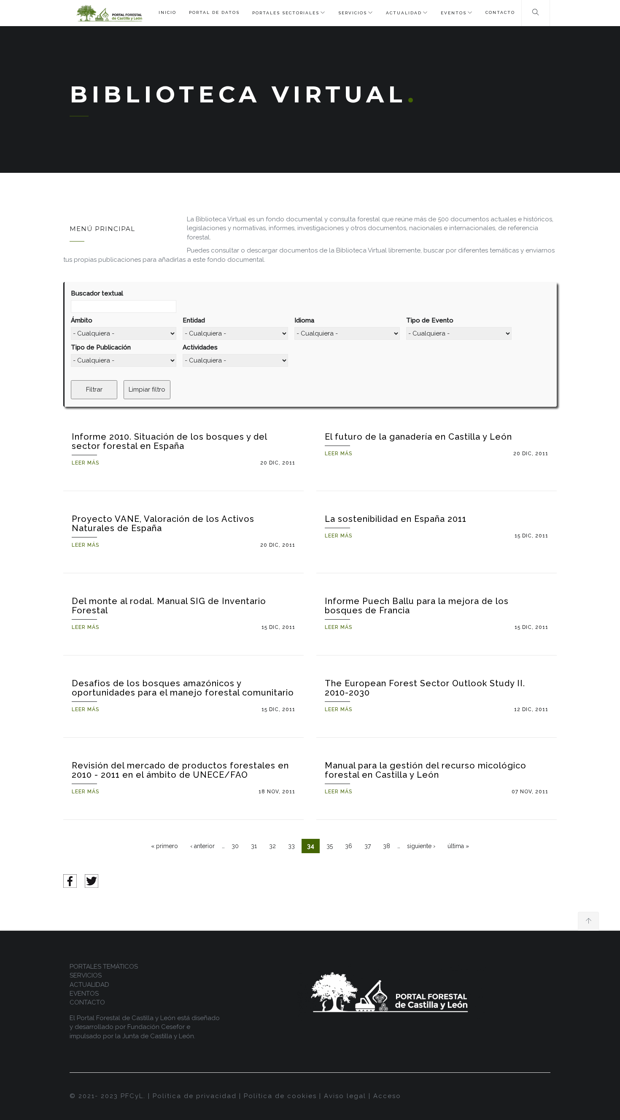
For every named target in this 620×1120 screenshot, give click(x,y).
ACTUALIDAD (404, 13)
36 (348, 846)
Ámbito (81, 320)
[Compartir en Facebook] (70, 880)
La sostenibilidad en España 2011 (395, 519)
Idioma (304, 320)
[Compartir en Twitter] (91, 880)
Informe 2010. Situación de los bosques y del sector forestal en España (169, 441)
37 (367, 846)
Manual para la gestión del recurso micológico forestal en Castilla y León (425, 770)
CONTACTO (500, 12)
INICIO (167, 12)
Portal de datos (214, 12)
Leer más (85, 463)
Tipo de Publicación (101, 347)
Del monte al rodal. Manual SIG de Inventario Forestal (169, 605)
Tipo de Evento (429, 320)
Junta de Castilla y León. (158, 1036)
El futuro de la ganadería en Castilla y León (418, 437)
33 (291, 846)
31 (254, 846)
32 (272, 846)
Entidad (194, 320)
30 (235, 846)
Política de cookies (280, 1096)
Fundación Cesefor (156, 1027)
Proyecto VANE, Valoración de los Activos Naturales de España (163, 523)
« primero (164, 846)
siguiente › (421, 846)
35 (329, 846)
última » (458, 846)
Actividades (200, 347)
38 (386, 846)
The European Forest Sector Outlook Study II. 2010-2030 (425, 688)
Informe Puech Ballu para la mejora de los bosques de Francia (417, 605)
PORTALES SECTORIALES (285, 13)
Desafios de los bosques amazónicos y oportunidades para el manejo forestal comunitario (183, 688)
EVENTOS (453, 13)
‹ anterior (202, 846)
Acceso (387, 1096)
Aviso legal (345, 1096)
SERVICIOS (352, 13)
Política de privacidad (195, 1096)
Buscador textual (97, 293)
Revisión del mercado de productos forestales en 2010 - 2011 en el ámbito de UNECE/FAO (180, 770)
